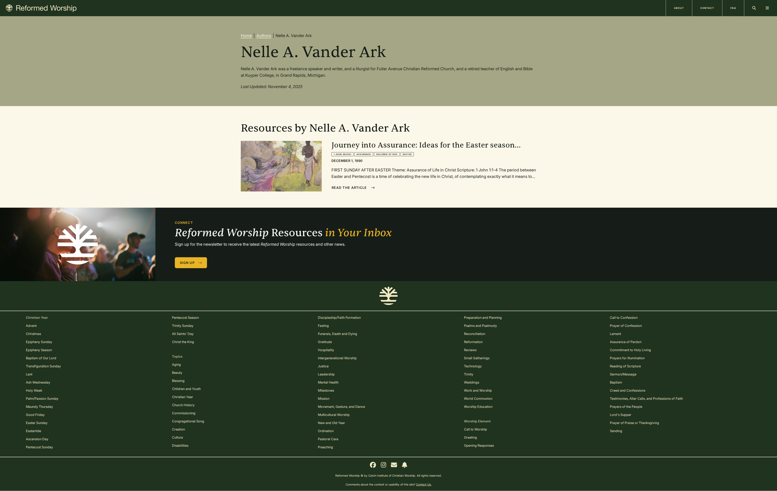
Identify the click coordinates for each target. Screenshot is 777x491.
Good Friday (35, 415)
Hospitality (326, 350)
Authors (263, 35)
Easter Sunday (37, 423)
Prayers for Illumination (627, 358)
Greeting (470, 437)
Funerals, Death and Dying (337, 334)
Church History (183, 405)
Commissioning (183, 413)
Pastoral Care (328, 439)
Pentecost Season (185, 318)
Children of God (386, 154)
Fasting (323, 326)
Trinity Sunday (182, 326)
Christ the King (183, 342)
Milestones (326, 390)
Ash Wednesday (38, 382)
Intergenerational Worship (337, 358)
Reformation (473, 342)
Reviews (470, 350)
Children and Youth (186, 389)
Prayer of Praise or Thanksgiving (634, 423)
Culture (177, 437)
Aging (176, 364)
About (679, 8)
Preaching (325, 447)
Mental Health (328, 382)
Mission (323, 398)
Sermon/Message (623, 374)
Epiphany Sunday (39, 342)
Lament (615, 334)
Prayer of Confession (626, 326)
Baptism (616, 382)
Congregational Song (188, 421)
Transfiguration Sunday (43, 366)
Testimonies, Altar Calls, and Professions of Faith (646, 398)
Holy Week (34, 390)
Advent (31, 326)
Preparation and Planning (483, 318)
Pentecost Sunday (39, 447)
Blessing (178, 381)
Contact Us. (424, 484)
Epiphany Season (39, 350)
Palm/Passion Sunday (42, 398)
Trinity (468, 374)
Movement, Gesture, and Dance (341, 407)
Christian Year (182, 397)
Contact (707, 8)
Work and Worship (478, 390)
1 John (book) (342, 154)
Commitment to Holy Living (630, 350)
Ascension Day (37, 439)
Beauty (177, 373)
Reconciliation (474, 334)
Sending (616, 431)
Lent (29, 374)
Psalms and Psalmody (480, 326)
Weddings (471, 382)
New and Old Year (331, 423)
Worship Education (478, 407)
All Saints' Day (183, 334)
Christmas (33, 334)
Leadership (326, 374)
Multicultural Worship (334, 415)
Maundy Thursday (39, 407)
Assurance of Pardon (625, 342)
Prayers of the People (626, 407)
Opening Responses (479, 445)
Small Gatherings (476, 358)
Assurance (364, 154)
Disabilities (180, 445)
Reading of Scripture (625, 366)
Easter (407, 154)
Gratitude (325, 342)
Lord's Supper (620, 415)
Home (246, 35)
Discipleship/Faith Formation (339, 318)
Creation (178, 429)
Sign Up (188, 263)
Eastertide (33, 431)
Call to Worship (475, 429)
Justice (323, 366)
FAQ (733, 8)
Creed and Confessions (627, 390)
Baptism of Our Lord (41, 358)
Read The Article (350, 188)
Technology (473, 366)
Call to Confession (624, 318)
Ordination (326, 431)
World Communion (478, 398)
